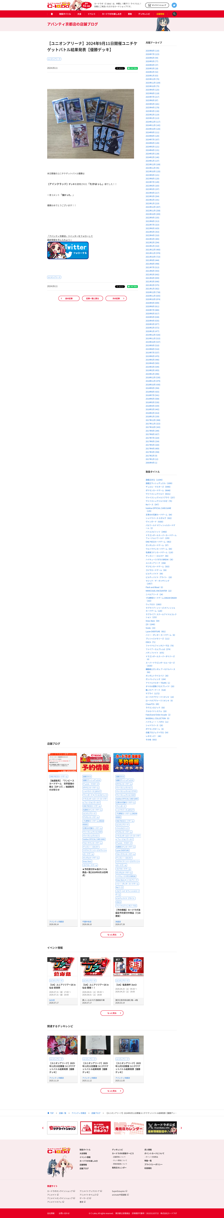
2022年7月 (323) (152, 224)
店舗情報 (160, 13)
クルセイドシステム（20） (157, 711)
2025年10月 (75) (152, 86)
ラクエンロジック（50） (156, 707)
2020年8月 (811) (152, 306)
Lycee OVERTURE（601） (156, 631)
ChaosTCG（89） (153, 704)
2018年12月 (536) (153, 377)
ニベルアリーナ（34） (155, 594)
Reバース (119, 887)
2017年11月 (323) (153, 423)
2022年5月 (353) (152, 231)
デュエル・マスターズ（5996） (159, 486)
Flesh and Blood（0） (155, 587)
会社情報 (50, 1213)
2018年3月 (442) (152, 409)
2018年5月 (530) (152, 402)
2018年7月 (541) (152, 395)
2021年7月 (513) (152, 267)
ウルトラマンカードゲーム (92, 843)
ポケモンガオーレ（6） (155, 729)
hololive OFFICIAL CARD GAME (94, 839)
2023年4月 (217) (152, 192)
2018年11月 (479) (153, 381)
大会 (79, 13)
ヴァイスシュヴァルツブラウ (126, 791)
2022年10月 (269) (153, 214)
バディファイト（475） (155, 652)
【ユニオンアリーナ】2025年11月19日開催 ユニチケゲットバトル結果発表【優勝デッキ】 (62, 1067)
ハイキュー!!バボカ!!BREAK (126, 876)
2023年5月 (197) (152, 189)
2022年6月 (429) (152, 228)
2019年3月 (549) (152, 366)
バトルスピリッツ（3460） (157, 531)
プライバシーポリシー (153, 1164)
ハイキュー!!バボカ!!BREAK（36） (160, 559)
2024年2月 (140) (152, 157)
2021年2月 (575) (152, 285)
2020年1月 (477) (152, 331)
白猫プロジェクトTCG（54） (157, 732)
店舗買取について (119, 1157)
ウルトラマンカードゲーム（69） (159, 548)
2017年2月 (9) (151, 455)
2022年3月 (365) (152, 239)
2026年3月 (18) (152, 68)
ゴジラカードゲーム (90, 865)
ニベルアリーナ (132, 880)
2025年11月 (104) (153, 82)
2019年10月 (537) (153, 342)
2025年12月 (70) (152, 79)
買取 (130, 13)
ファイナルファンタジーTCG (126, 906)
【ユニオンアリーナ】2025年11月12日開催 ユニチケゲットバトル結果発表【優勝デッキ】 (95, 1067)
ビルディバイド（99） (155, 573)
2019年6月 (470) (152, 356)
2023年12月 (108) (153, 164)
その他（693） (152, 739)
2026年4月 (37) (152, 65)
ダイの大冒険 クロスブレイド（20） (160, 686)
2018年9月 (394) (152, 388)
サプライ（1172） (153, 693)
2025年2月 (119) (152, 114)
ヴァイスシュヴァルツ (91, 835)
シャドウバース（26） (155, 725)
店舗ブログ (95, 1113)
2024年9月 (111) (152, 132)
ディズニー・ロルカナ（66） (158, 555)
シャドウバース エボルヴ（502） (159, 518)
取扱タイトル (65, 13)
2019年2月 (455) (152, 370)
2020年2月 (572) (152, 327)
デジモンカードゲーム (91, 817)
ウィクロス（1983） (154, 604)
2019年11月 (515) (153, 338)
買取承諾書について (120, 1164)
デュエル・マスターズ (91, 784)
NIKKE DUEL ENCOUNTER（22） (159, 590)
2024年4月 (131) (152, 150)
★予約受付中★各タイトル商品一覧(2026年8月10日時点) (95, 872)
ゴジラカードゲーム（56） (157, 570)
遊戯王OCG (87, 776)
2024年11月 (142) (153, 125)
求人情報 (148, 1149)
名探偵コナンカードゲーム (92, 810)
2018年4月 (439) (152, 405)
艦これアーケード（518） (156, 690)
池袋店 (118, 921)
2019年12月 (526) (153, 334)
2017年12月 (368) (153, 420)
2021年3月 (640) (152, 281)
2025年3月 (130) (152, 111)
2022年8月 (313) (152, 221)
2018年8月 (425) (152, 391)
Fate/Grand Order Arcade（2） (159, 714)
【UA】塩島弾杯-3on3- (126, 984)
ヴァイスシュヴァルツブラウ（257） (161, 497)
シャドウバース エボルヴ (92, 791)
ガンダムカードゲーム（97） (158, 545)
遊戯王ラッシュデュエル (91, 780)
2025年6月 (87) (152, 100)
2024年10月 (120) (153, 128)
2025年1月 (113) (152, 118)
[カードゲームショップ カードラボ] (59, 6)
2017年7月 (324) (152, 437)
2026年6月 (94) (152, 57)
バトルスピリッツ (101, 795)
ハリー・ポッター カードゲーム (127, 884)
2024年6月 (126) (152, 143)
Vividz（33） (151, 628)
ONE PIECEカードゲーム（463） (159, 541)
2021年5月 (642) (152, 274)
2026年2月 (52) (152, 72)
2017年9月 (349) (152, 430)
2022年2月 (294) (152, 242)
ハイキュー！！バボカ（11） (158, 721)
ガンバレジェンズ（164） (156, 679)
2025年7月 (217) (152, 96)
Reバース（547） (153, 504)
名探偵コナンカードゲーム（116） (160, 552)
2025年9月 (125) (152, 89)
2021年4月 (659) (152, 278)
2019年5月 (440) (152, 359)
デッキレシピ (144, 13)
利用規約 (148, 1168)
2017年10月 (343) (153, 427)
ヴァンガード (87, 795)
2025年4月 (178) (152, 107)
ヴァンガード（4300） (155, 521)
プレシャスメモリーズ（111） (158, 638)
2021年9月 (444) (152, 260)
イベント (92, 13)
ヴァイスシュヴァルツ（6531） (159, 493)
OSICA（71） (151, 642)
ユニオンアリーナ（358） (156, 563)
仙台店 (52, 1000)
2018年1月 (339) (152, 416)
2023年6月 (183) (152, 185)
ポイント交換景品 (152, 1157)
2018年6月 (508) (152, 398)
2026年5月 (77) (152, 61)
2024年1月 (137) (152, 160)
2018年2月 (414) (152, 413)
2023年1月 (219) (152, 203)
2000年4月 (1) (151, 462)
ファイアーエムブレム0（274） (159, 649)
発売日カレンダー (119, 1167)
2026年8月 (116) (152, 50)
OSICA (118, 902)
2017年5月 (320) (152, 444)
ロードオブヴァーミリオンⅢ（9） (160, 700)
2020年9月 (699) (152, 302)
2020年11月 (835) (153, 295)
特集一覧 (148, 1160)
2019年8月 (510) (152, 349)
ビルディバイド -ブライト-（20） (159, 577)
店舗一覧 (62, 1113)
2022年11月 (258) (153, 210)
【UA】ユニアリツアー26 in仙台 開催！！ (95, 986)
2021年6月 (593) (152, 270)
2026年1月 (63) (152, 75)
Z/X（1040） (151, 624)
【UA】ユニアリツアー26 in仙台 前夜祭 (62, 986)
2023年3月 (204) (152, 196)
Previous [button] (42, 1128)
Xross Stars (87, 861)
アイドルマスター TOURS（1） (158, 682)
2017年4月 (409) (152, 448)
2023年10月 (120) (153, 171)
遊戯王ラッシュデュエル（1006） (159, 483)
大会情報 (83, 1153)
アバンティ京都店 (56, 921)
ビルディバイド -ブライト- (125, 898)
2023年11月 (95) (152, 167)
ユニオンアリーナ (54, 59)
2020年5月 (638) (152, 317)
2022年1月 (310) (152, 246)
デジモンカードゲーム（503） (158, 566)
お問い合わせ (64, 1213)
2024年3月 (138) (152, 153)
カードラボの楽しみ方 (111, 13)
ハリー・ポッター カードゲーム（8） (161, 635)
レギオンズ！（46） (154, 736)
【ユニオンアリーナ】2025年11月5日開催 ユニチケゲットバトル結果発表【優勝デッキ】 (128, 1067)
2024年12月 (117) (153, 121)
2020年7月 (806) (152, 310)
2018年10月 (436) (153, 384)
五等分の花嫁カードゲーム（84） (159, 514)
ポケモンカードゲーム (91, 787)
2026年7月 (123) (152, 54)
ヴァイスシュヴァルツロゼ (92, 832)
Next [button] (181, 1128)
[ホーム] (51, 14)
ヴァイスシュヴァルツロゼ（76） (159, 501)
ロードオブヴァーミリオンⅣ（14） (160, 697)
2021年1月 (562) (152, 288)
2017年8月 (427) (152, 434)
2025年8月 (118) (152, 93)
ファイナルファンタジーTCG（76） (160, 645)
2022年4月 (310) (152, 235)
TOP (52, 1113)
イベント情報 (85, 1157)
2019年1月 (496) (152, 374)
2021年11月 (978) (153, 253)
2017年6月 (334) (152, 441)
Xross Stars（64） (153, 620)
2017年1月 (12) (152, 459)
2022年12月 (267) (153, 207)
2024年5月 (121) (152, 146)
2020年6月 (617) (152, 313)
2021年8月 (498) (152, 263)
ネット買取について (120, 1160)
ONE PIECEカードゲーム (58, 776)
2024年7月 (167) (152, 139)
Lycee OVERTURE (122, 850)
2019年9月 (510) (152, 345)
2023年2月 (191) (152, 199)
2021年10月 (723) (153, 256)
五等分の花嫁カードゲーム (92, 828)
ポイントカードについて (154, 1153)
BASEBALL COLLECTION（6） (158, 718)
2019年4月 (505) (152, 363)
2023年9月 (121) (152, 175)
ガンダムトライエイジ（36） (158, 675)
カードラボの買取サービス (123, 1153)
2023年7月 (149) (152, 182)
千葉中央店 (86, 921)
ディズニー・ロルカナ (91, 847)
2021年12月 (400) (153, 249)
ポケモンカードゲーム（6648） (159, 490)
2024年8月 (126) (152, 135)
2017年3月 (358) (152, 452)
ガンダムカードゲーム (91, 857)
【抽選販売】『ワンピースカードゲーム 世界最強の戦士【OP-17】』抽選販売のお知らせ (61, 785)
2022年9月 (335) (152, 217)
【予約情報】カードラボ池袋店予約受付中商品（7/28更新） (127, 912)
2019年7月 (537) (152, 352)
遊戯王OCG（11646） (155, 479)
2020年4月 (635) (152, 320)
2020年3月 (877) (152, 324)
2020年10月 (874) (153, 299)
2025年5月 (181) (152, 104)
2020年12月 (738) (153, 292)
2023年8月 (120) (152, 178)
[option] (62, 1127)
